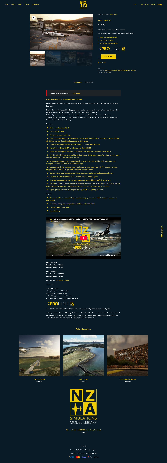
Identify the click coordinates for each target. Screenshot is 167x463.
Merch (27, 5)
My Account (145, 5)
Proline (128, 70)
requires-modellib (106, 72)
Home (7, 5)
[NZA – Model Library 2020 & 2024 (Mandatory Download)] (83, 406)
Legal (93, 449)
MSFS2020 (108, 70)
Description (78, 82)
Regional (133, 70)
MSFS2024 (114, 70)
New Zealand (105, 14)
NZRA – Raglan (83, 379)
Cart (159, 5)
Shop (13, 5)
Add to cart (108, 56)
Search (152, 5)
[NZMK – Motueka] (39, 355)
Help (134, 5)
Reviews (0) (89, 82)
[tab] (78, 82)
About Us (87, 449)
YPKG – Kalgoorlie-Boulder (127, 379)
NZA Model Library (62, 280)
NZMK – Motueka (39, 379)
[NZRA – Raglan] (83, 355)
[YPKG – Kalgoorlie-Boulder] (127, 355)
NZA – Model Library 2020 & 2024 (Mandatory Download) (83, 430)
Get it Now (76, 93)
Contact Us (35, 5)
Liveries (19, 5)
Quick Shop (162, 231)
